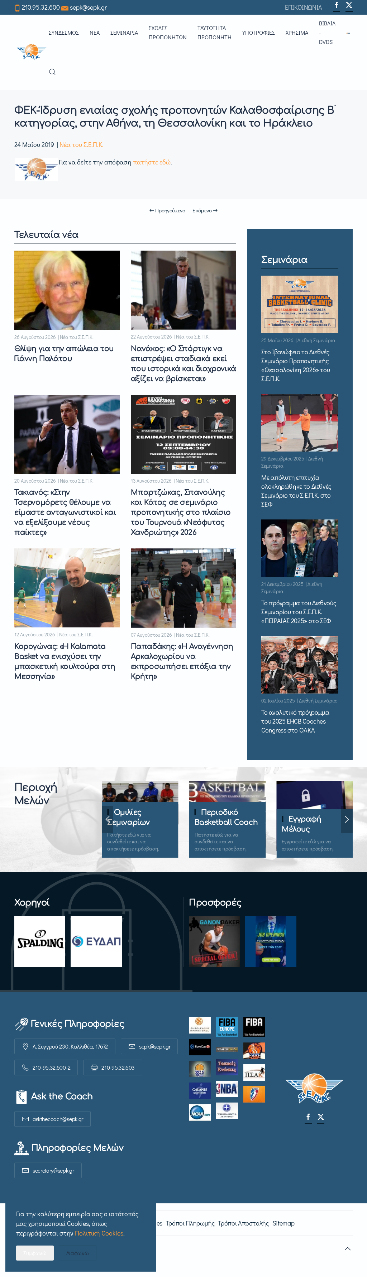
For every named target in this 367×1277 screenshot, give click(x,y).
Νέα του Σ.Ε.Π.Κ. (81, 144)
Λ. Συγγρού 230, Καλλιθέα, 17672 (70, 1046)
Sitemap (283, 1223)
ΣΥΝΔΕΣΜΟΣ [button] (64, 32)
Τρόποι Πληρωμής (190, 1223)
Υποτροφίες (258, 32)
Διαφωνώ (77, 1253)
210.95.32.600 (41, 7)
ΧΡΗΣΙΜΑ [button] (297, 32)
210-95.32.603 (118, 1067)
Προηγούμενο (170, 210)
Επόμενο (202, 210)
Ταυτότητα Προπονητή (214, 32)
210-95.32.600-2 (51, 1067)
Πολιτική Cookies (99, 1233)
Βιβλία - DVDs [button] (327, 32)
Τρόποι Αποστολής (243, 1223)
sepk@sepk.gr (88, 7)
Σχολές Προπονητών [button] (168, 32)
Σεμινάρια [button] (124, 32)
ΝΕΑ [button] (95, 32)
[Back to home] (31, 52)
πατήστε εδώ (152, 162)
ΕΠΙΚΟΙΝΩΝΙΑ (303, 7)
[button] (349, 32)
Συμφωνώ (35, 1253)
